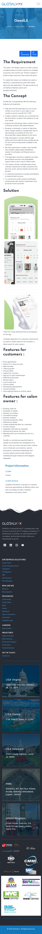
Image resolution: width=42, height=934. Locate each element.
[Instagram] (16, 545)
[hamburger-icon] (38, 3)
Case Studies (20, 26)
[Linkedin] (10, 545)
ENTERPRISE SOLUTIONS (14, 560)
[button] (24, 54)
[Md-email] (22, 545)
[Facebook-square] (5, 545)
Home (9, 26)
